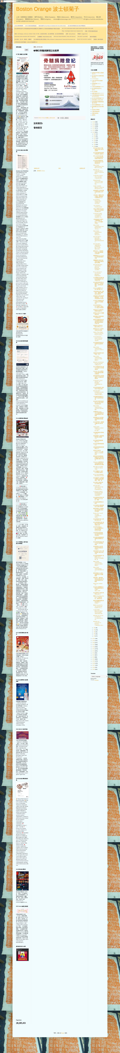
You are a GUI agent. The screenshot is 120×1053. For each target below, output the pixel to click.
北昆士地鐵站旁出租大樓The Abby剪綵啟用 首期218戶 (98, 210)
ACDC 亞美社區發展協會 (30, 25)
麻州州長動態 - (93, 36)
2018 (93, 642)
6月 (94, 146)
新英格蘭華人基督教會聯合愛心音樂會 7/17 (98, 437)
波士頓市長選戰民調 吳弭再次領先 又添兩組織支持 (98, 162)
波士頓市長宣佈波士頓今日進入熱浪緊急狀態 (98, 543)
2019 (93, 640)
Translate (96, 680)
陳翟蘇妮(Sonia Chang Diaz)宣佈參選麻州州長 (98, 257)
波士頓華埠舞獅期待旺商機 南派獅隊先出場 (98, 538)
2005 (93, 669)
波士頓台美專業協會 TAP (98, 98)
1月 (94, 636)
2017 (93, 644)
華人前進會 (94, 91)
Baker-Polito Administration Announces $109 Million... (98, 563)
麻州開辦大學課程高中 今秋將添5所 (98, 317)
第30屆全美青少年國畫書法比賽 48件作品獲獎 (98, 149)
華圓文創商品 (95, 113)
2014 (93, 651)
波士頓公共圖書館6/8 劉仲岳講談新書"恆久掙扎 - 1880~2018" (98, 588)
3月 (94, 632)
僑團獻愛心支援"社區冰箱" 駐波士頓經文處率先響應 (98, 261)
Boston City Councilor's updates (84, 39)
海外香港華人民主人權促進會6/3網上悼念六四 (98, 552)
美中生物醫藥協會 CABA (98, 104)
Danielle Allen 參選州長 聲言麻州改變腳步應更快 (98, 372)
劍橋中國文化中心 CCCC (98, 93)
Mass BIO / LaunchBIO (83, 36)
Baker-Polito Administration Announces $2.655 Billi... (98, 407)
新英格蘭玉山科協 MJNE (97, 100)
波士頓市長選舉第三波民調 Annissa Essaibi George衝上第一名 (98, 557)
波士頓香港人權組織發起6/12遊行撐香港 (98, 506)
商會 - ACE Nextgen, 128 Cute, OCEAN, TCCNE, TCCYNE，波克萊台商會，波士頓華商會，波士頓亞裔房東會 (39, 33)
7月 (94, 144)
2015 (93, 648)
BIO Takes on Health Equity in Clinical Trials (98, 468)
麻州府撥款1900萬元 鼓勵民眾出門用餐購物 (98, 574)
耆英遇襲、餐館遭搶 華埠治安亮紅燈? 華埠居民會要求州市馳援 (98, 579)
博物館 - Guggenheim (82, 33)
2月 (94, 634)
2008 (93, 663)
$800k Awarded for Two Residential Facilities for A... (98, 606)
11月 (95, 136)
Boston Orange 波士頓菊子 (47, 9)
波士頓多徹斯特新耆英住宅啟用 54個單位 (98, 153)
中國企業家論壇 (95, 111)
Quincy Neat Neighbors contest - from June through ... (98, 428)
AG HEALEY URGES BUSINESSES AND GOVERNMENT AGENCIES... (98, 493)
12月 (95, 134)
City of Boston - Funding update (97, 206)
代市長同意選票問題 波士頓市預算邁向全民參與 (98, 534)
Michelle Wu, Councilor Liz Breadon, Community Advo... (98, 623)
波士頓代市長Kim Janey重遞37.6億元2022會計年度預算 (98, 306)
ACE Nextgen (95, 78)
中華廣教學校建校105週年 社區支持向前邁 (98, 398)
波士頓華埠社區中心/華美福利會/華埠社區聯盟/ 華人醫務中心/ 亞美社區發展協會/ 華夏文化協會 (37, 28)
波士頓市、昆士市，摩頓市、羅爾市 (23, 39)
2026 (93, 122)
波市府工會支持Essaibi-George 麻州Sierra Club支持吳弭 (98, 452)
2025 (93, 124)
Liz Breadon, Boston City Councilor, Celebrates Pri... (98, 177)
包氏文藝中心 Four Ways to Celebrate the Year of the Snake (52, 25)
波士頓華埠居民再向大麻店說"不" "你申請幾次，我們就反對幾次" (98, 284)
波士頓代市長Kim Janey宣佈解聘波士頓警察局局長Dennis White (98, 528)
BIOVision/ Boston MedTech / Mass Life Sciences (64, 36)
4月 (94, 630)
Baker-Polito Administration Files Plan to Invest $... (98, 166)
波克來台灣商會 (95, 109)
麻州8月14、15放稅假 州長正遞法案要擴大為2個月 (98, 252)
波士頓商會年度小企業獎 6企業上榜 (98, 519)
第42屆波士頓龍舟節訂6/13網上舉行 (98, 483)
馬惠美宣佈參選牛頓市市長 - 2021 (98, 353)
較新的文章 (36, 168)
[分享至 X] (64, 118)
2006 (93, 667)
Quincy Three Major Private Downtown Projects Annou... (98, 333)
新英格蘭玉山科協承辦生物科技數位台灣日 (98, 192)
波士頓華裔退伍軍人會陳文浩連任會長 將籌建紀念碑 (98, 523)
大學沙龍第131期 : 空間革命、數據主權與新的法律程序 (98, 293)
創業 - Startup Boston (70, 33)
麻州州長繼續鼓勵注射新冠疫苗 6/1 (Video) (98, 602)
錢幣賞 (93, 115)
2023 (93, 128)
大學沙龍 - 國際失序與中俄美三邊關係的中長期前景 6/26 (98, 196)
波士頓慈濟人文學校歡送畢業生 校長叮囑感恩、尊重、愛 (98, 479)
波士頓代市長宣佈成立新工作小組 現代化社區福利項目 (98, 402)
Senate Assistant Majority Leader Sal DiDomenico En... (98, 187)
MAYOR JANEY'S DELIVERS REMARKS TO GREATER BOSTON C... (98, 239)
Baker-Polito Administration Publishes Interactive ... (97, 232)
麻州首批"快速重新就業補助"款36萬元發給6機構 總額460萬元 (98, 458)
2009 (93, 661)
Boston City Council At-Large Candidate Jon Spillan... (98, 515)
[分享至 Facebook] (66, 118)
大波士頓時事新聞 (18, 25)
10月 (95, 138)
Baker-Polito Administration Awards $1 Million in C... (98, 569)
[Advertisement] (22, 990)
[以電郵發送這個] (61, 118)
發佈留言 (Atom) (41, 170)
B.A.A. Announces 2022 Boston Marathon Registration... (97, 273)
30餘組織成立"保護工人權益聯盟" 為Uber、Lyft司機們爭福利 (98, 221)
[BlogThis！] (63, 118)
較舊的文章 (82, 168)
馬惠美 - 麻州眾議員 (98, 39)
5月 (94, 627)
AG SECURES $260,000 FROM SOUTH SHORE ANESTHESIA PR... (98, 611)
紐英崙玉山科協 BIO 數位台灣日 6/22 (98, 326)
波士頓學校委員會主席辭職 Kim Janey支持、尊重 (98, 499)
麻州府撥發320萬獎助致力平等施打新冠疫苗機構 (98, 510)
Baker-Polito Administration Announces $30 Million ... (97, 358)
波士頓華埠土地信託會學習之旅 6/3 (98, 593)
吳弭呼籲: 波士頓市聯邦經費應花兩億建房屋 (98, 419)
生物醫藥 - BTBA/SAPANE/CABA (45, 36)
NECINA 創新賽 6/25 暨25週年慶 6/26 (98, 288)
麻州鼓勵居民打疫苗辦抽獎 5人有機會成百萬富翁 (98, 377)
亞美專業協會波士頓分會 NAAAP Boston (98, 95)
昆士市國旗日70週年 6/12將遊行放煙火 (98, 472)
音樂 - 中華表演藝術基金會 (91, 31)
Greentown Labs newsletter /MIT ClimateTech (25, 36)
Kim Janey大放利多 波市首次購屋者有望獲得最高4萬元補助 (98, 463)
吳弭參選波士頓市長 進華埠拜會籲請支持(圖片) (98, 548)
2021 (93, 132)
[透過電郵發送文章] (58, 117)
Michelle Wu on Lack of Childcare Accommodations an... (98, 617)
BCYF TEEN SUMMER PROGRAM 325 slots (98, 475)
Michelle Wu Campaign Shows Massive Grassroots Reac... (98, 171)
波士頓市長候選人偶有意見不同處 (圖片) (98, 388)
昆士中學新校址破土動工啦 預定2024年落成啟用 (98, 368)
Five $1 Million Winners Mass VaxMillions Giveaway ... (97, 201)
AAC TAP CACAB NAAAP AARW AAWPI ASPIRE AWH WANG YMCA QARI (77, 28)
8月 (94, 142)
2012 (93, 655)
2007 (93, 665)
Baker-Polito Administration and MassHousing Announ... (98, 226)
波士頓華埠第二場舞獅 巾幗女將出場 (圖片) (98, 423)
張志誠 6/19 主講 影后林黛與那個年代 (98, 310)
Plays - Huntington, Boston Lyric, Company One (72, 31)
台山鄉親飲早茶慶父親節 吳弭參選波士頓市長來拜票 (98, 279)
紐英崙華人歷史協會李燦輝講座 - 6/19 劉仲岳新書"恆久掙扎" (98, 297)
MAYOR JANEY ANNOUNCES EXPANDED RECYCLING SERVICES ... (97, 246)
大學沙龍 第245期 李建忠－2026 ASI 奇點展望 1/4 (26, 42)
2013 (93, 653)
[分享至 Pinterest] (68, 118)
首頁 (60, 168)
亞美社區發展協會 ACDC (98, 86)
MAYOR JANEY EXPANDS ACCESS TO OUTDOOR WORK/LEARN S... (98, 392)
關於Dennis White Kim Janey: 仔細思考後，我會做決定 (98, 597)
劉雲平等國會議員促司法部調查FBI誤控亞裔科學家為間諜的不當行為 (98, 321)
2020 (93, 638)
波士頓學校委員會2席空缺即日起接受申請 (98, 344)
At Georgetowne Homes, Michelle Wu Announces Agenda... (98, 338)
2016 (93, 646)
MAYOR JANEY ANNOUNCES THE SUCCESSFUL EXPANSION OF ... (98, 487)
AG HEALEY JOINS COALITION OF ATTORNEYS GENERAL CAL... (97, 215)
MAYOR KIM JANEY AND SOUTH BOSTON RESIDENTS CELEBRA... (97, 267)
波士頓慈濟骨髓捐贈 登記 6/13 (98, 441)
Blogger (63, 1033)
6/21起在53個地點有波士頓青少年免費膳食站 (98, 302)
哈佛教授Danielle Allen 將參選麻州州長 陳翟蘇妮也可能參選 (98, 413)
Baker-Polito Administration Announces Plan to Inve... (98, 349)
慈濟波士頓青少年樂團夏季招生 (98, 313)
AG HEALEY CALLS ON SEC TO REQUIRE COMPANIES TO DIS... (97, 383)
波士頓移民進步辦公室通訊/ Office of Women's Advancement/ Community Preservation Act (54, 39)
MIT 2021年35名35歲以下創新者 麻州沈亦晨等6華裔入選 (98, 157)
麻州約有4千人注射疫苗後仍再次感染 (98, 329)
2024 (93, 126)
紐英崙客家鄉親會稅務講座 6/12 (98, 447)
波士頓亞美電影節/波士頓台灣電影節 (76, 25)
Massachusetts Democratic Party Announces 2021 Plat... (98, 182)
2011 (93, 657)
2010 (93, 659)
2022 (93, 130)
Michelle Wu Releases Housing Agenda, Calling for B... (98, 363)
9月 (94, 140)
